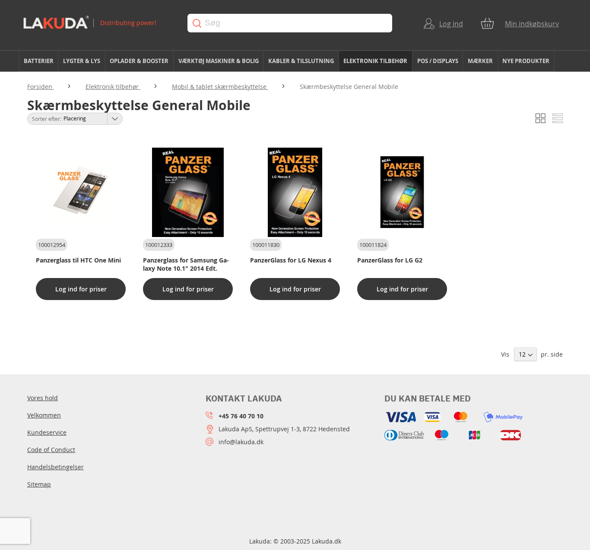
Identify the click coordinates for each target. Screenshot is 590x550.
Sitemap (39, 484)
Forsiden (40, 86)
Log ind (451, 23)
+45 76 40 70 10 (241, 416)
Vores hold (42, 398)
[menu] (295, 61)
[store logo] (97, 23)
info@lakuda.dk (241, 442)
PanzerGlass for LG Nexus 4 (290, 260)
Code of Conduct (51, 450)
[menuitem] (38, 61)
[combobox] (289, 23)
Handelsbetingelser (55, 467)
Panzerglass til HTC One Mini (78, 260)
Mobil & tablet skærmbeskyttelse (220, 86)
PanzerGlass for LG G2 (389, 260)
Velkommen (44, 415)
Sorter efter (46, 118)
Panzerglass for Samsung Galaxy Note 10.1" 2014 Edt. (186, 264)
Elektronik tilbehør (113, 86)
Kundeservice (47, 432)
